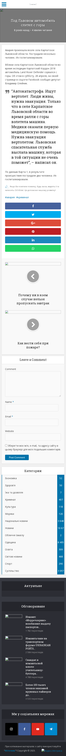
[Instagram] (11, 729)
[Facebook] (24, 729)
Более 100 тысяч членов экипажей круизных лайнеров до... (38, 690)
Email (9, 416)
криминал (23, 197)
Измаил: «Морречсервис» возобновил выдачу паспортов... (38, 622)
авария (11, 197)
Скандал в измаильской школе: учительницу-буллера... (34, 666)
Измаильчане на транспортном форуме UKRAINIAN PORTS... (38, 643)
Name (9, 402)
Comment (10, 369)
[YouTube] (38, 729)
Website (9, 431)
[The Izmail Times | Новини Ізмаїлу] (33, 4)
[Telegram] (51, 729)
